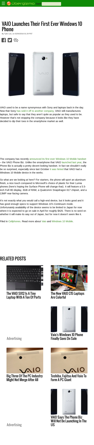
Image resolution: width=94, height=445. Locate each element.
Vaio (44, 221)
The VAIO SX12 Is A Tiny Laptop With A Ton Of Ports (23, 295)
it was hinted (57, 169)
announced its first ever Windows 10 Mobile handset (57, 159)
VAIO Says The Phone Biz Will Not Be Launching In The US (69, 421)
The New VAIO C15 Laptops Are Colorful (67, 295)
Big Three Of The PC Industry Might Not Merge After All (24, 377)
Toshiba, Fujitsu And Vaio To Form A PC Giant (69, 377)
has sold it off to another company (35, 111)
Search (38, 3)
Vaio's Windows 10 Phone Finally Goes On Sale (67, 336)
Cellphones (14, 221)
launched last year (72, 162)
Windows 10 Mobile (62, 221)
